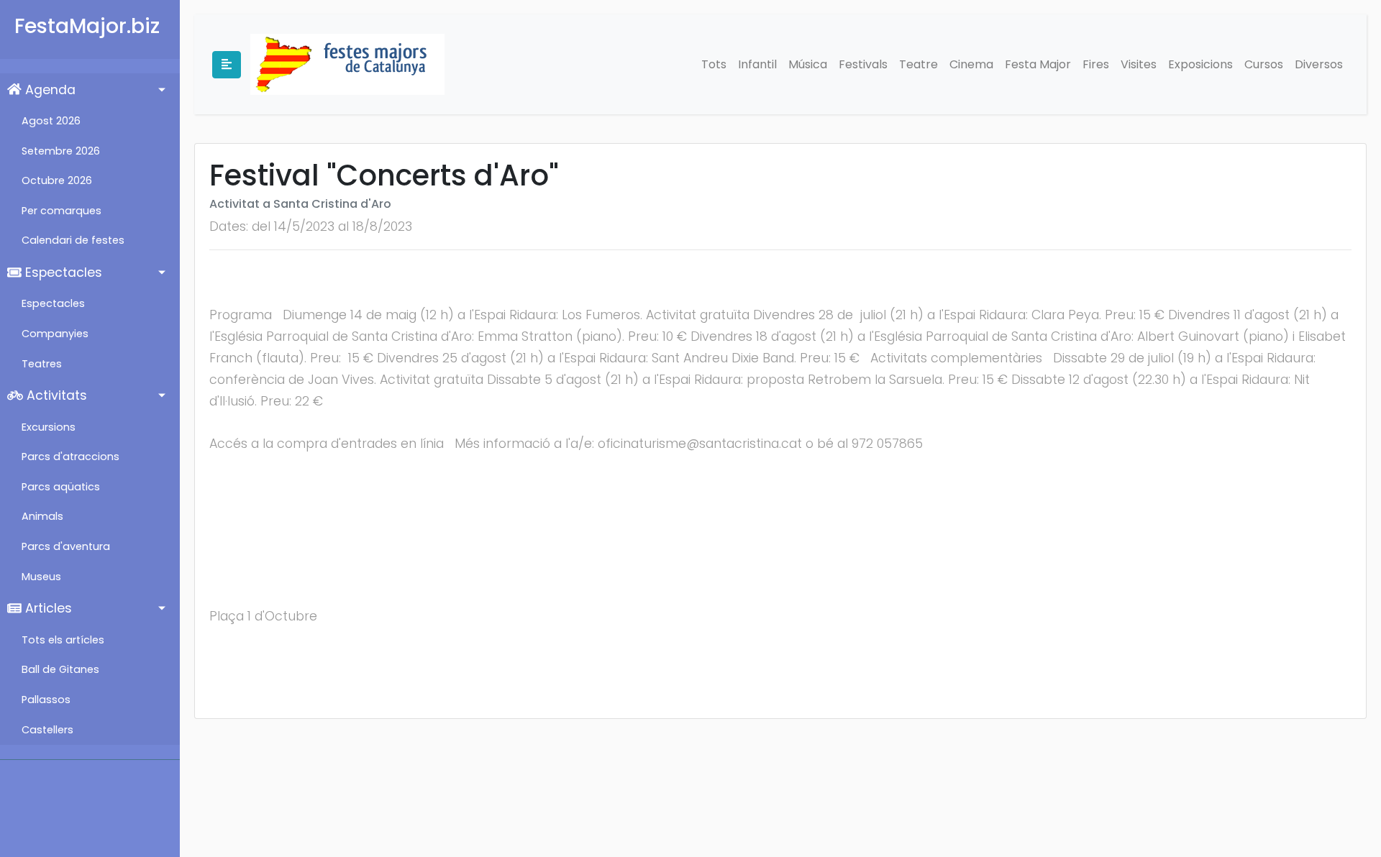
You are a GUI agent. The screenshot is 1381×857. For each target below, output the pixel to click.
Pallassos (46, 699)
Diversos (1319, 64)
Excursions (49, 427)
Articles (47, 608)
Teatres (42, 364)
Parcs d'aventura (66, 546)
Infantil (757, 64)
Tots (713, 64)
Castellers (47, 730)
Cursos (1263, 64)
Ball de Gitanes (60, 669)
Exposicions (1200, 64)
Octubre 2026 (57, 180)
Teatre (918, 64)
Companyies (55, 333)
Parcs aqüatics (61, 487)
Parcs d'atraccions (70, 456)
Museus (41, 576)
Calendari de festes (73, 240)
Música (807, 64)
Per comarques (61, 210)
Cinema (971, 64)
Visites (1139, 64)
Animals (42, 516)
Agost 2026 (51, 121)
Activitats (55, 395)
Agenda (49, 89)
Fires (1096, 64)
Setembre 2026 (61, 151)
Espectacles (62, 272)
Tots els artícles (63, 640)
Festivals (863, 64)
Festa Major (1038, 64)
